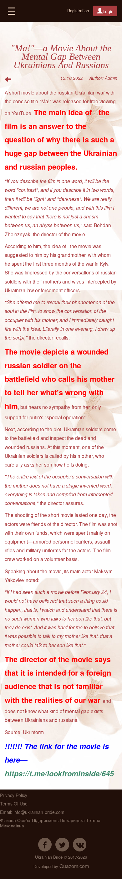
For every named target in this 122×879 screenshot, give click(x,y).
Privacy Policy (13, 795)
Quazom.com (74, 866)
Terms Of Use (14, 803)
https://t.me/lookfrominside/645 (59, 773)
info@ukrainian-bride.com (38, 812)
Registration (78, 10)
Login (108, 11)
